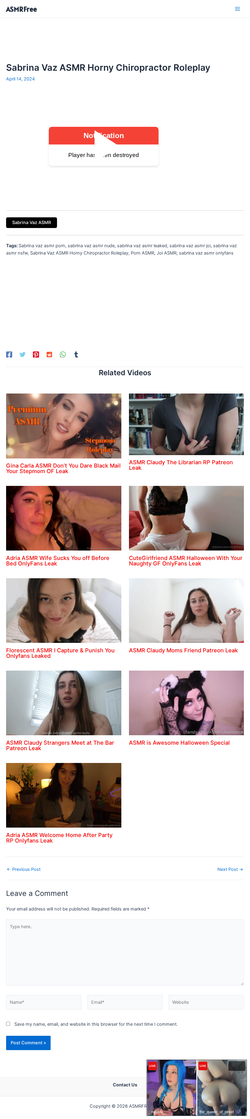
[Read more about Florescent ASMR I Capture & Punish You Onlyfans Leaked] (63, 610)
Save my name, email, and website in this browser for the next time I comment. (96, 1024)
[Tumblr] (76, 354)
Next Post (230, 869)
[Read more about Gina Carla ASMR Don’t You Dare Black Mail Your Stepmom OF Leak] (63, 425)
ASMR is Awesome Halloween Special (179, 742)
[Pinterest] (36, 354)
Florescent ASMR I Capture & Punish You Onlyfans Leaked (60, 653)
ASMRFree (21, 9)
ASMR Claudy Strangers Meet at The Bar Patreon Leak (60, 745)
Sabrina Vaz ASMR (31, 222)
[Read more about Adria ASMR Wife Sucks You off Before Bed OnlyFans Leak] (63, 518)
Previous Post (24, 869)
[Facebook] (9, 354)
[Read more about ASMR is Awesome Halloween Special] (186, 702)
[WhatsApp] (63, 354)
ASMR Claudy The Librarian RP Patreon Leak (181, 465)
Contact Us (125, 1085)
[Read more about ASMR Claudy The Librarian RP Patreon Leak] (186, 424)
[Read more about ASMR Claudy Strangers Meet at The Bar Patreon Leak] (63, 702)
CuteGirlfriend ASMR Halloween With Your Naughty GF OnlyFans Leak (185, 560)
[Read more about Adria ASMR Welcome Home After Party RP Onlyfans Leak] (63, 795)
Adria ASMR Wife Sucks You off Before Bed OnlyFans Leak (57, 560)
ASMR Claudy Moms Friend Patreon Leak (183, 650)
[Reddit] (49, 354)
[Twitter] (23, 354)
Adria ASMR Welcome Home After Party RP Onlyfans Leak (59, 838)
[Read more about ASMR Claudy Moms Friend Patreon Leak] (186, 610)
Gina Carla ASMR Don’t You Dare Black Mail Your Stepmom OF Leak (63, 468)
